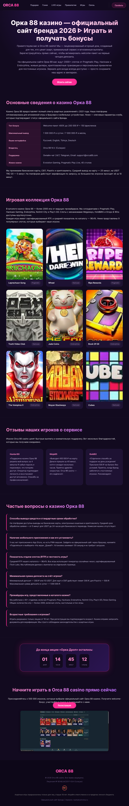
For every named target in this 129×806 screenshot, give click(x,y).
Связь (92, 5)
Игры (82, 5)
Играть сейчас (64, 82)
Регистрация (64, 705)
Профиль (119, 5)
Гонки (45, 5)
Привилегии (70, 5)
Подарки (34, 5)
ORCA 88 (11, 5)
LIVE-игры (56, 5)
